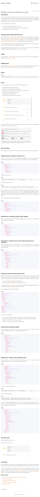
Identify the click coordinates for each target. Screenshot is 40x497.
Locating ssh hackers (6, 483)
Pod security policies (21, 469)
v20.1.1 (23, 277)
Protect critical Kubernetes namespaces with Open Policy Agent (14, 477)
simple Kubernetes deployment (14, 65)
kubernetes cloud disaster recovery (9, 480)
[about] (36, 3)
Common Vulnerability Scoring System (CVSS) (9, 41)
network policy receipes (11, 285)
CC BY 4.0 (23, 494)
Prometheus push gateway (7, 478)
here (14, 440)
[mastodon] (31, 3)
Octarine (2, 43)
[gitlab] (35, 3)
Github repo (18, 47)
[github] (33, 3)
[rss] (38, 3)
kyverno (28, 471)
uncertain (20, 471)
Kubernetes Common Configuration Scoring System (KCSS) (16, 38)
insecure (19, 56)
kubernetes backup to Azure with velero (10, 482)
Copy (2, 74)
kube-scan (12, 43)
